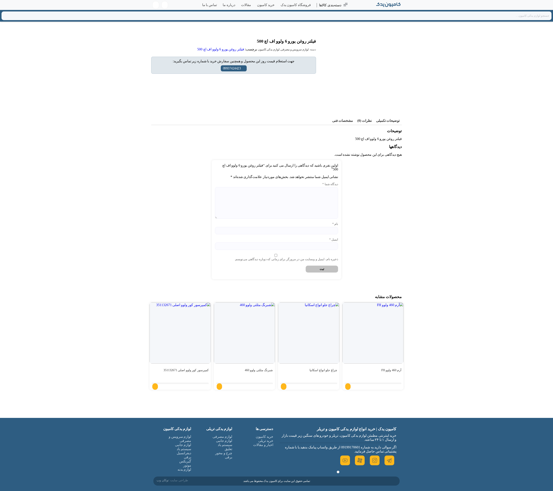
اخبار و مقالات (263, 445)
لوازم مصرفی (222, 436)
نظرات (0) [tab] (364, 120)
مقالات (246, 5)
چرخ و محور (223, 453)
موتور (187, 465)
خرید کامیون (266, 5)
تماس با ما (209, 5)
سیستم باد (225, 445)
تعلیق (228, 449)
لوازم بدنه (184, 469)
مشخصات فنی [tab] (342, 120)
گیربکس (185, 461)
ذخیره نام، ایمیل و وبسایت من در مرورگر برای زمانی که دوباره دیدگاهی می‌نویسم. (286, 259)
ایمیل (333, 239)
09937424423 (232, 68)
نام (335, 224)
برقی (228, 457)
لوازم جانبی (224, 441)
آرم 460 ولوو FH (391, 370)
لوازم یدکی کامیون (269, 49)
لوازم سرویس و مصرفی (295, 49)
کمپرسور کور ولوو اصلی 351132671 (186, 370)
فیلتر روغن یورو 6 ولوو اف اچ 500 (220, 49)
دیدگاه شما (330, 184)
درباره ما (229, 5)
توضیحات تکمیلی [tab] (388, 120)
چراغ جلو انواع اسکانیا (323, 370)
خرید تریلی (265, 441)
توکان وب (163, 480)
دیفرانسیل (184, 453)
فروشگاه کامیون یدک (296, 5)
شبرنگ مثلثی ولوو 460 (259, 370)
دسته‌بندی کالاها (330, 5)
